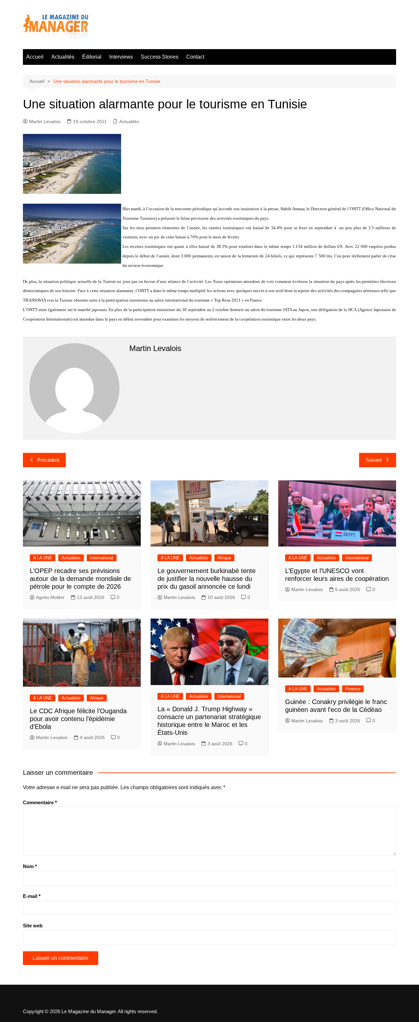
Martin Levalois (45, 121)
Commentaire (40, 802)
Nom (30, 866)
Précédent (48, 460)
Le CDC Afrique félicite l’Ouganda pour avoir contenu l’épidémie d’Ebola (78, 718)
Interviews (121, 57)
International (101, 557)
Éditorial (91, 57)
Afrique (224, 557)
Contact (195, 57)
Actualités (62, 57)
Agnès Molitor (50, 597)
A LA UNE (42, 557)
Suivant (374, 460)
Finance (352, 688)
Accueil (35, 57)
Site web (33, 925)
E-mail (32, 896)
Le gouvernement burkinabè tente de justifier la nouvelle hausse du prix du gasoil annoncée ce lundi (206, 578)
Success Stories (159, 57)
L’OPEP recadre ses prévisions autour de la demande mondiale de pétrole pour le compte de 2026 (80, 578)
